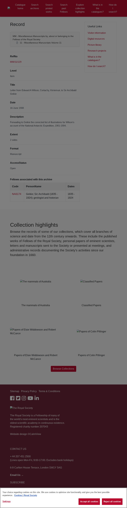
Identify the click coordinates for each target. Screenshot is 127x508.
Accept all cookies (89, 501)
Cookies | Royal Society (25, 495)
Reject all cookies (112, 501)
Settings (6, 501)
